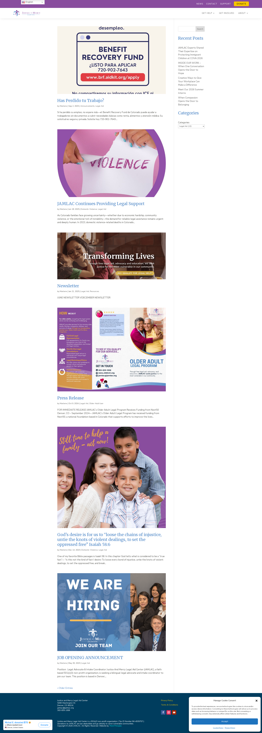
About (242, 13)
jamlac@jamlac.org (65, 708)
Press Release (70, 398)
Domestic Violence (89, 209)
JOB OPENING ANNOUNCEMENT (90, 657)
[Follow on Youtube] (174, 712)
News (199, 4)
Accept (224, 721)
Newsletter (68, 285)
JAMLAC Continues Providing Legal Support (101, 203)
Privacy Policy (230, 728)
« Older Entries (65, 688)
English (29, 2)
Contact (211, 4)
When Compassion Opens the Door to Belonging (188, 101)
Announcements (87, 106)
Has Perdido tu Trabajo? (80, 100)
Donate (241, 3)
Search (200, 29)
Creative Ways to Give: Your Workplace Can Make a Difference (190, 81)
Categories (183, 122)
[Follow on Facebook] (163, 712)
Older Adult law (96, 403)
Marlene (63, 106)
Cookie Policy (218, 728)
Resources (94, 291)
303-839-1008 (63, 710)
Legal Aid (100, 106)
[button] (256, 700)
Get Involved (226, 13)
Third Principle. (115, 726)
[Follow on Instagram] (168, 712)
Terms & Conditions (169, 705)
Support (225, 4)
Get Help (207, 13)
